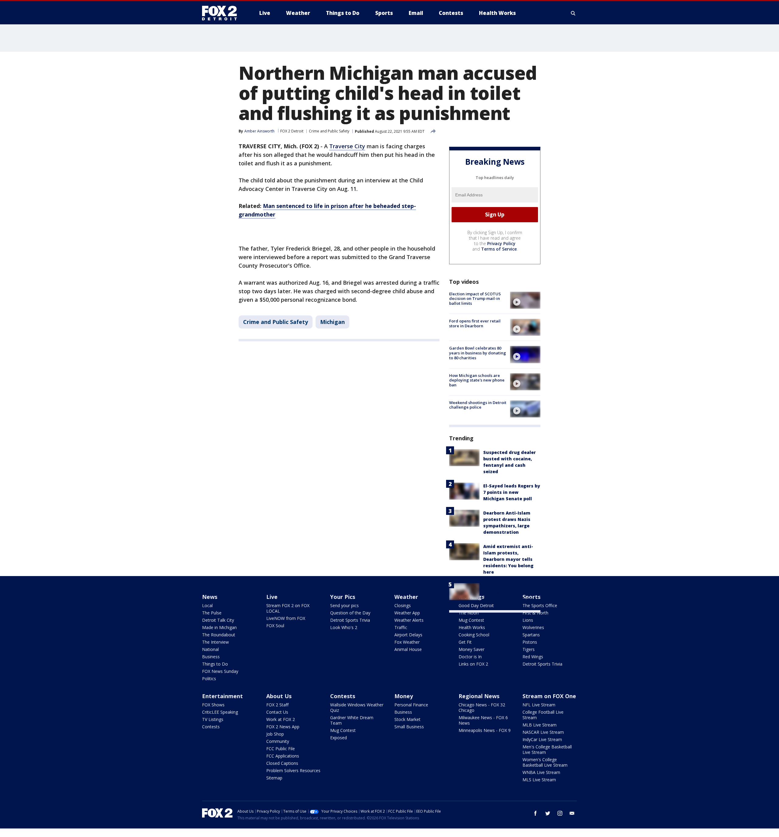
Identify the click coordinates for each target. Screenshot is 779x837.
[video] (525, 300)
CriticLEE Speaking (220, 712)
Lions (527, 620)
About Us (279, 696)
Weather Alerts (409, 620)
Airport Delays (408, 635)
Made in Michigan (219, 627)
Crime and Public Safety (329, 131)
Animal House (408, 649)
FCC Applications (282, 756)
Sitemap (274, 778)
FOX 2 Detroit (291, 131)
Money (403, 696)
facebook (535, 813)
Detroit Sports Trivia (350, 620)
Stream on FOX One (549, 696)
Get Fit (465, 642)
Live (272, 596)
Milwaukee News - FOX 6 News (483, 720)
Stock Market (407, 719)
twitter (548, 813)
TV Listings (212, 719)
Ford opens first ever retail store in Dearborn (475, 323)
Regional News (479, 696)
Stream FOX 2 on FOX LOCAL (287, 608)
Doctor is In (470, 656)
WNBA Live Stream (541, 772)
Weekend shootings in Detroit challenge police (477, 405)
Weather (406, 596)
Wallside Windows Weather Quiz (356, 707)
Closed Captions (282, 763)
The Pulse (212, 613)
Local (207, 605)
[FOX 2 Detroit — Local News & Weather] (222, 13)
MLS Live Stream (539, 779)
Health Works (472, 627)
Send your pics (344, 605)
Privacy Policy (501, 243)
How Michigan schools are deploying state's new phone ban (477, 380)
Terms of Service (499, 249)
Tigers (528, 649)
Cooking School (474, 635)
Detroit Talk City (218, 620)
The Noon (469, 613)
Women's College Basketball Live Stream (545, 762)
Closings (402, 605)
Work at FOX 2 (280, 719)
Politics (209, 678)
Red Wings (532, 656)
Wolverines (533, 627)
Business (211, 656)
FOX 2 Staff (277, 705)
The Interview (215, 642)
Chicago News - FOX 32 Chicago (482, 707)
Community (277, 741)
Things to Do (215, 664)
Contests (211, 727)
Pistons (529, 642)
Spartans (531, 635)
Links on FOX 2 (473, 664)
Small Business (409, 727)
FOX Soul (275, 625)
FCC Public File (280, 748)
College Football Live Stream (543, 714)
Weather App (407, 613)
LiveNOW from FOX (285, 618)
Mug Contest (471, 620)
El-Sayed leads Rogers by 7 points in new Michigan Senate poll (511, 492)
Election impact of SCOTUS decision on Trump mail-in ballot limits (475, 298)
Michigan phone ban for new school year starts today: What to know (510, 592)
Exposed (338, 737)
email (572, 813)
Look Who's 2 (343, 627)
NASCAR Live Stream (543, 732)
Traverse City (347, 146)
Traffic (400, 627)
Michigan (332, 321)
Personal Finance (411, 705)
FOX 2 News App (282, 727)
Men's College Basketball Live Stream (547, 749)
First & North (535, 613)
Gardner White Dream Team (351, 720)
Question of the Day (350, 613)
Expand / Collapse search (573, 13)
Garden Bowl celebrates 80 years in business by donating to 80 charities (477, 352)
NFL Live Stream (538, 705)
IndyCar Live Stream (542, 739)
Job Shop (275, 734)
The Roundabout (218, 635)
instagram (560, 813)
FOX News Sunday (220, 671)
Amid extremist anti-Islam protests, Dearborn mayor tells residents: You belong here (508, 559)
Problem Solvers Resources (293, 770)
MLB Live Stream (539, 725)
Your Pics (342, 596)
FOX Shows (213, 705)
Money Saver (471, 649)
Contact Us (277, 712)
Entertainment (222, 696)
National (210, 649)
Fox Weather (407, 642)
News (209, 596)
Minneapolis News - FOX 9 (485, 730)
